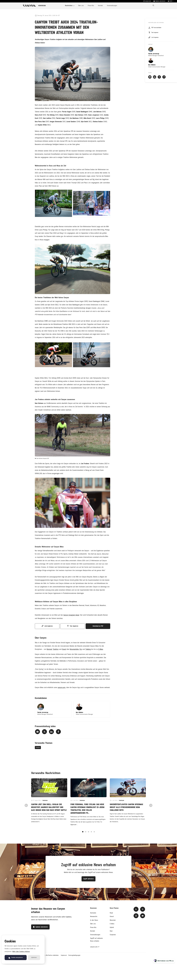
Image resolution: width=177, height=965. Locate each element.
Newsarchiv (93, 916)
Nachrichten (68, 5)
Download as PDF (98, 626)
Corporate (113, 934)
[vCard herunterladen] (68, 705)
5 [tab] (94, 831)
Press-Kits (91, 5)
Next (150, 805)
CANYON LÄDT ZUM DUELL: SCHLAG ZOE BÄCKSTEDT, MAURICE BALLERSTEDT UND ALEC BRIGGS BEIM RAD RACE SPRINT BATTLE (49, 807)
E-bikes (112, 924)
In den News (94, 920)
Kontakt (100, 5)
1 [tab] (82, 831)
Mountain (113, 920)
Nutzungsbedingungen (74, 955)
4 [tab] (91, 831)
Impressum (64, 955)
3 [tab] (88, 831)
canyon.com (148, 1)
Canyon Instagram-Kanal (71, 615)
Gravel (112, 916)
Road (111, 913)
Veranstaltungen (112, 5)
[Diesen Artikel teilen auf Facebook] (58, 731)
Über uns (81, 5)
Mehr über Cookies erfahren (21, 951)
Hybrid (112, 927)
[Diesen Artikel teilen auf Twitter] (44, 731)
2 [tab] (85, 831)
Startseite (93, 913)
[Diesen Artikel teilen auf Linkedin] (51, 731)
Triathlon (38, 747)
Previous (26, 805)
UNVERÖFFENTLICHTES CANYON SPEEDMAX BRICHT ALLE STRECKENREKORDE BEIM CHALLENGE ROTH (126, 807)
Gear (111, 931)
